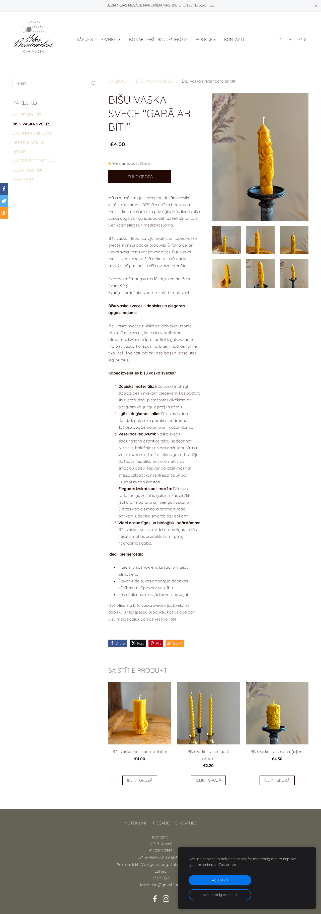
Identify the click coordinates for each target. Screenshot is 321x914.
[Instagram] (166, 898)
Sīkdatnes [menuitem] (186, 822)
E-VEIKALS (118, 81)
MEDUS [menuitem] (19, 151)
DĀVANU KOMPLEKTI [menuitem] (32, 133)
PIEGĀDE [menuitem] (161, 822)
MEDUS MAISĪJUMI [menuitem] (29, 142)
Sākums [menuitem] (85, 39)
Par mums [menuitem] (206, 39)
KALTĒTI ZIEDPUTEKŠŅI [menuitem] (35, 160)
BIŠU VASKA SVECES (155, 81)
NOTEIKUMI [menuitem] (135, 822)
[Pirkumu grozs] (279, 39)
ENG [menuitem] (302, 39)
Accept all (220, 880)
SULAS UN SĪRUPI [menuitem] (28, 170)
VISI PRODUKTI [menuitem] (27, 114)
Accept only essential (220, 894)
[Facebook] (155, 898)
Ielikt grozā (140, 176)
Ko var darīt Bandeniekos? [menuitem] (158, 39)
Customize (227, 864)
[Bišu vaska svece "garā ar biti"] (226, 240)
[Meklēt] (94, 83)
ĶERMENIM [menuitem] (23, 179)
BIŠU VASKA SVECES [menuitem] (32, 123)
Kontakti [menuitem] (234, 39)
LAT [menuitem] (290, 39)
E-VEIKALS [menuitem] (111, 39)
